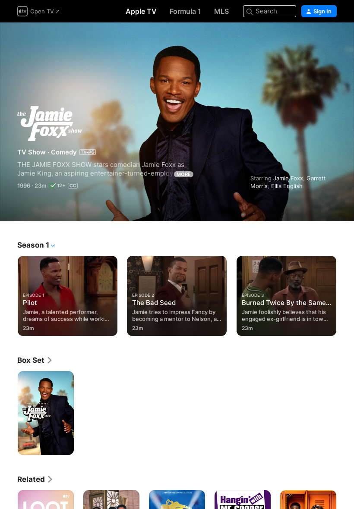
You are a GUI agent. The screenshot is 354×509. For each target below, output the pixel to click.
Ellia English (287, 185)
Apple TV (141, 11)
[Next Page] (345, 294)
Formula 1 (185, 11)
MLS (221, 11)
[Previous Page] (9, 294)
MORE (184, 174)
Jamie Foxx (288, 178)
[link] (35, 360)
